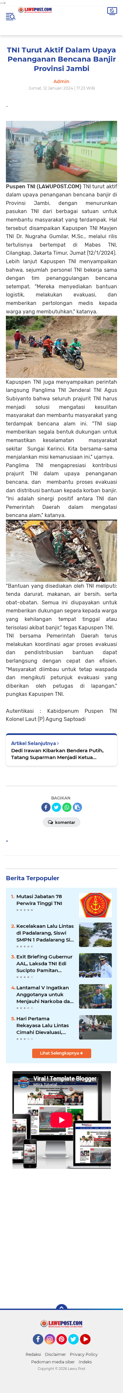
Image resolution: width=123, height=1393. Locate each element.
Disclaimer (55, 1354)
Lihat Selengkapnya (60, 1053)
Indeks (85, 1361)
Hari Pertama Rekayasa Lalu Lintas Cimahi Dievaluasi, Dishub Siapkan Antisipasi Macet (42, 1025)
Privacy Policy (84, 1354)
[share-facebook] (46, 807)
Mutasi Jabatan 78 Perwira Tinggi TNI (39, 899)
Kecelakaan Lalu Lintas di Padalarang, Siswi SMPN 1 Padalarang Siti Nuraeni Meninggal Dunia (45, 933)
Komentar (64, 822)
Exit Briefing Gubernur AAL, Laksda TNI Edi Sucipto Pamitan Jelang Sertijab (44, 964)
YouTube (89, 1347)
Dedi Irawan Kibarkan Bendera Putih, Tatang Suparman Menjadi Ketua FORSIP (57, 754)
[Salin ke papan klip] (77, 807)
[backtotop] (62, 1310)
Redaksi (33, 1354)
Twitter (76, 1347)
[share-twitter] (56, 807)
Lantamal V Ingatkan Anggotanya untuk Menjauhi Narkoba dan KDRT (44, 994)
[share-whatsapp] (67, 807)
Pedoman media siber (53, 1361)
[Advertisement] (61, 1231)
